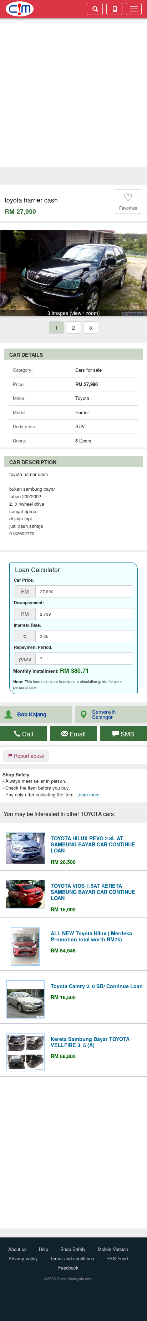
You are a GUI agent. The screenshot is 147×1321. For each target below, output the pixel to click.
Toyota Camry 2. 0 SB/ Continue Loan (97, 986)
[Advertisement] (73, 93)
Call (26, 733)
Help (43, 1249)
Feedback (68, 1267)
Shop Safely (73, 1249)
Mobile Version (113, 1249)
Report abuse (28, 755)
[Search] (95, 9)
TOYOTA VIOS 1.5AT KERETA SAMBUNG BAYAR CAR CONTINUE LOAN (93, 891)
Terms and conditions (72, 1258)
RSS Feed (117, 1258)
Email (77, 733)
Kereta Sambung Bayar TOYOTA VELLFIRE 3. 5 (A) (90, 1042)
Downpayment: (29, 603)
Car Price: (24, 580)
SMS (127, 733)
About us (17, 1249)
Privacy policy (23, 1258)
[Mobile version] (114, 9)
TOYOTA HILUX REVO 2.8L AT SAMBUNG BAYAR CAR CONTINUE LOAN (93, 844)
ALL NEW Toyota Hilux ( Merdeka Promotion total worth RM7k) (91, 936)
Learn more (88, 794)
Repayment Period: (33, 647)
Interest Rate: (27, 625)
